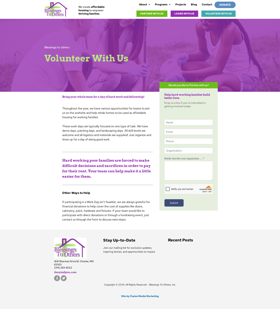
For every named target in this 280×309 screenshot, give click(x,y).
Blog (194, 4)
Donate (225, 4)
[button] (144, 4)
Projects (180, 4)
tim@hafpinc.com (65, 272)
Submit (174, 202)
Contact (207, 4)
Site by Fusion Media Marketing (140, 296)
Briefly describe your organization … (184, 158)
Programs (161, 4)
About (143, 4)
